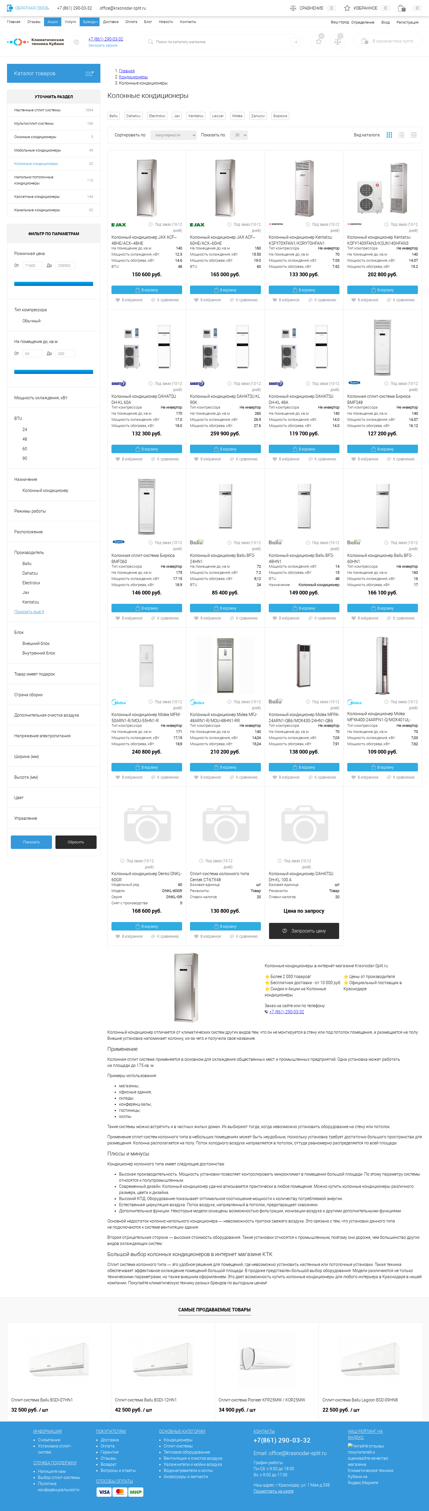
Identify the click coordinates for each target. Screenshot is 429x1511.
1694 (89, 110)
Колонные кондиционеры (36, 163)
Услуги (70, 22)
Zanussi (258, 116)
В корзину (150, 290)
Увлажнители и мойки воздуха (193, 1464)
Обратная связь (31, 8)
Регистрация (407, 22)
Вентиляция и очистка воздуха (193, 1458)
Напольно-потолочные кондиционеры (33, 180)
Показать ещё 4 (29, 611)
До (49, 265)
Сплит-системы (178, 1446)
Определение (362, 22)
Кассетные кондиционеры (37, 196)
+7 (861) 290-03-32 (105, 39)
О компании (49, 1440)
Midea (237, 116)
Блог (148, 22)
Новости (166, 22)
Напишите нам (52, 1471)
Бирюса (280, 116)
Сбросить (76, 842)
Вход (385, 22)
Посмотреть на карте (274, 1491)
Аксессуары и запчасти (186, 1476)
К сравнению (168, 299)
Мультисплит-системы (34, 123)
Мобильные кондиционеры (37, 150)
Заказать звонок (103, 45)
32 (91, 163)
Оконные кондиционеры (35, 137)
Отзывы (34, 22)
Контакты (188, 22)
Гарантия (110, 1452)
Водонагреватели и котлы (188, 1470)
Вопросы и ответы (118, 1470)
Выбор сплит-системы (59, 1477)
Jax (177, 116)
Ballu (113, 116)
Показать (31, 842)
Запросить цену (308, 931)
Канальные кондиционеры (37, 210)
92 (91, 210)
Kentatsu (196, 116)
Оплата (131, 22)
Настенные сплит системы (37, 110)
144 (90, 196)
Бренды (89, 22)
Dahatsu (133, 116)
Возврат (109, 1464)
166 (90, 123)
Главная (13, 22)
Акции (53, 22)
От (16, 265)
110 (90, 180)
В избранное (132, 299)
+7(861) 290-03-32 (282, 1440)
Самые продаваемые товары (214, 1309)
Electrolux (157, 116)
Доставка (110, 22)
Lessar (218, 116)
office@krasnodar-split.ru (298, 1453)
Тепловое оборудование (187, 1452)
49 (91, 150)
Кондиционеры (178, 1440)
